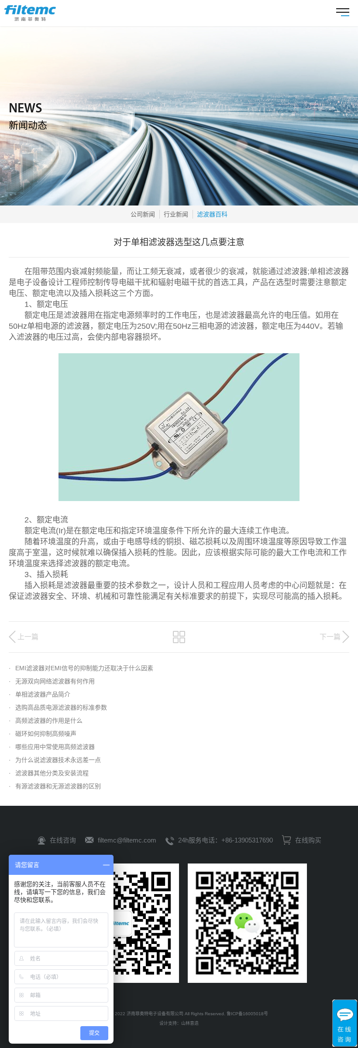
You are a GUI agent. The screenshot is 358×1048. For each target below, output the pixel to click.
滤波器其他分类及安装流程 (49, 772)
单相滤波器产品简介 (39, 694)
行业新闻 (176, 214)
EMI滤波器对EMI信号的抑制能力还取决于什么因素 (81, 668)
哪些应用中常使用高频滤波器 (52, 746)
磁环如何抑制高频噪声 (42, 733)
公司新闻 (143, 214)
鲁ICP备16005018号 (247, 1013)
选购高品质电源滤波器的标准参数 (58, 707)
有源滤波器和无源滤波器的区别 (55, 786)
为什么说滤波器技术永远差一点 (55, 759)
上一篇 (27, 637)
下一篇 (330, 637)
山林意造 (190, 1023)
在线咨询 (63, 840)
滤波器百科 (212, 214)
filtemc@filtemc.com (127, 840)
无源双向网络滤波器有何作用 (52, 681)
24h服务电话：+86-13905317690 (225, 840)
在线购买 (307, 840)
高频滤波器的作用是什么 (46, 720)
